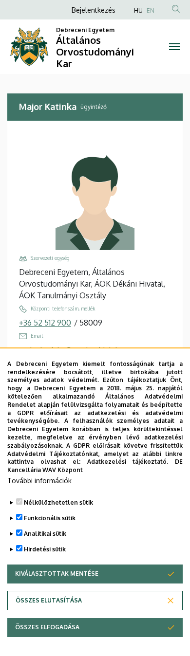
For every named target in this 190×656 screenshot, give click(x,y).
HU (138, 10)
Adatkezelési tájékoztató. (128, 461)
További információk (39, 480)
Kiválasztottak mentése (56, 573)
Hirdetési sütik (45, 549)
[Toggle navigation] (174, 46)
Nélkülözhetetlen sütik (58, 502)
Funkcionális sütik (50, 518)
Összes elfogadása (47, 627)
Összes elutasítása (49, 600)
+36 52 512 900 (45, 323)
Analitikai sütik (45, 533)
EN (150, 10)
